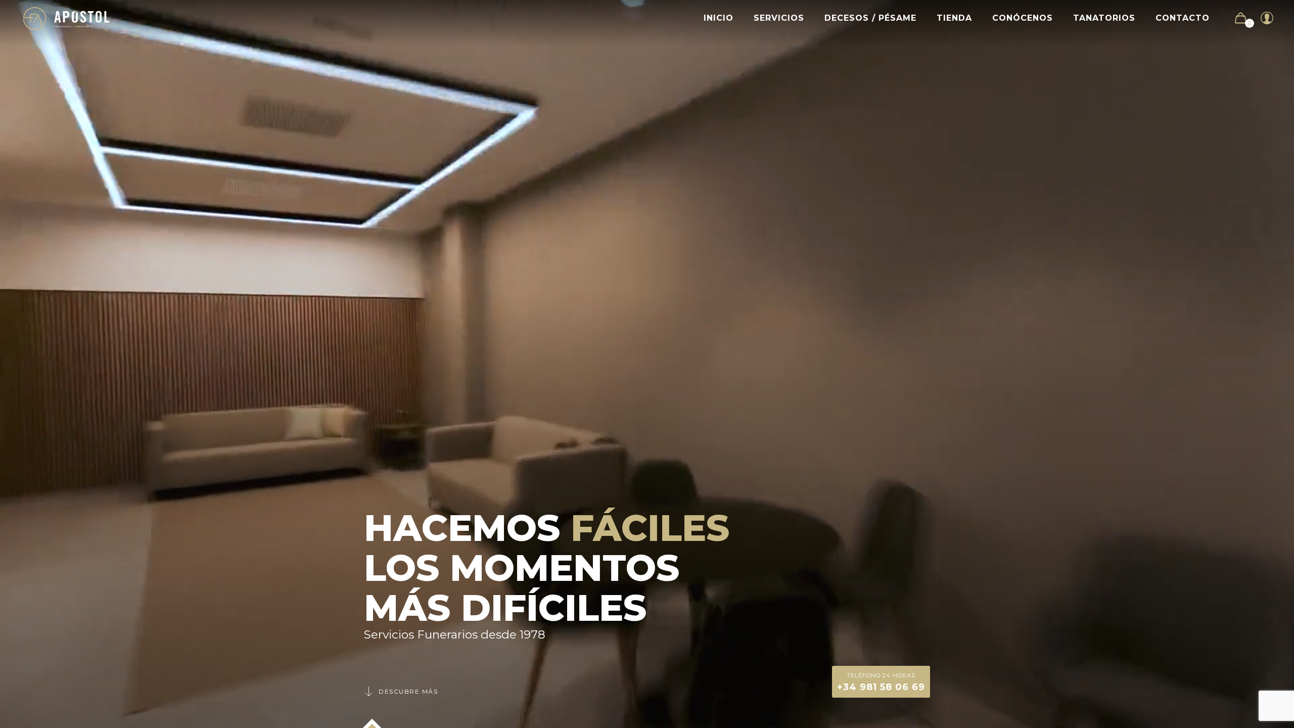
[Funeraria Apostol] (66, 18)
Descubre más (408, 691)
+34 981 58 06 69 (881, 682)
